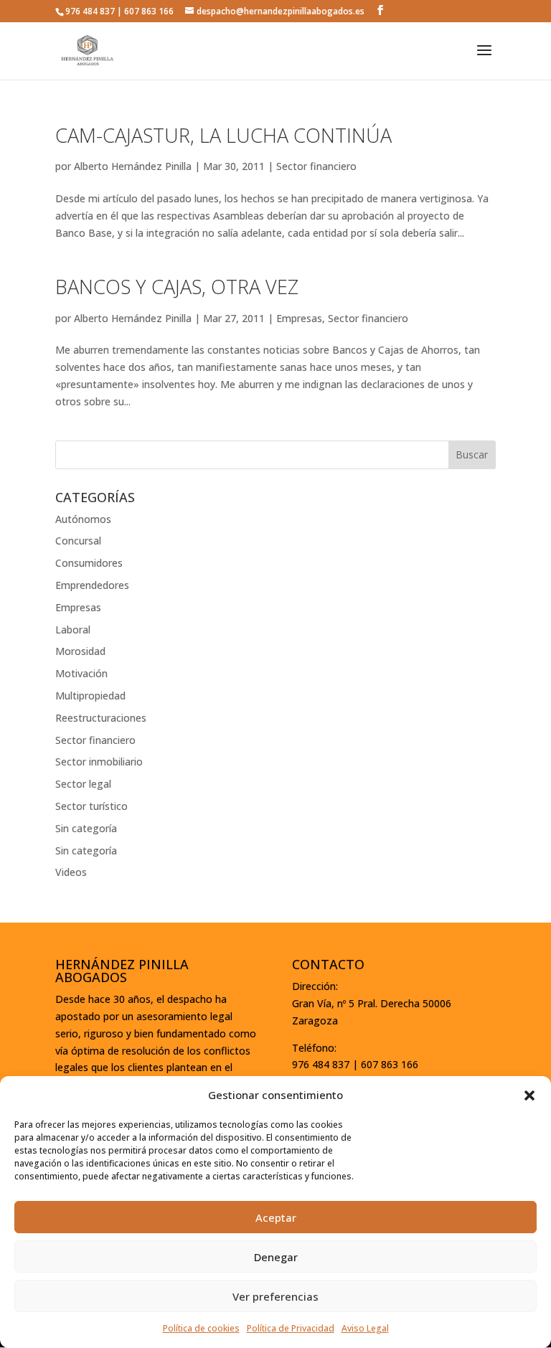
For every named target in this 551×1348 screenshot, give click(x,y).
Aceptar (275, 1217)
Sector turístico (91, 806)
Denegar (276, 1257)
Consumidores (89, 563)
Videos (71, 872)
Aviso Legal (365, 1328)
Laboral (72, 629)
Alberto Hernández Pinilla (133, 166)
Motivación (81, 673)
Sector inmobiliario (99, 761)
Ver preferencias (275, 1296)
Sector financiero (316, 166)
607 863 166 (149, 11)
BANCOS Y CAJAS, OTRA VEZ (176, 286)
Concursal (78, 540)
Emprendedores (92, 585)
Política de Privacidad (290, 1328)
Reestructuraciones (100, 718)
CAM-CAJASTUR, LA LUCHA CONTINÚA (223, 135)
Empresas (299, 318)
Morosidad (80, 651)
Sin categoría (86, 828)
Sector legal (83, 784)
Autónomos (83, 519)
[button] (529, 1095)
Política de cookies (201, 1328)
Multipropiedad (90, 695)
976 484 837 (90, 11)
